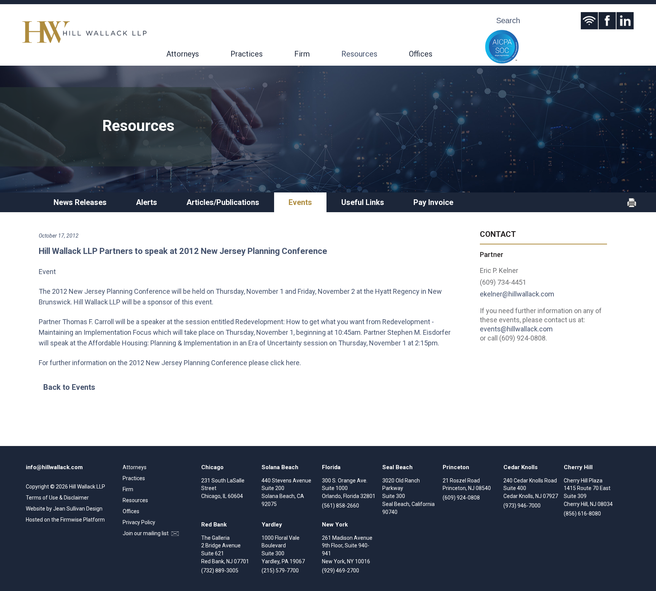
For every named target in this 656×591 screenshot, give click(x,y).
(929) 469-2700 (340, 570)
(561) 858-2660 (340, 506)
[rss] (589, 21)
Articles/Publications (222, 202)
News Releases (80, 202)
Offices (420, 53)
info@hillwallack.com (54, 467)
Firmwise (71, 520)
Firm (302, 53)
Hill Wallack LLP (87, 487)
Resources (359, 53)
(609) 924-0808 (461, 498)
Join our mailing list (146, 533)
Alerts (146, 202)
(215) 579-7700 (280, 570)
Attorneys (182, 53)
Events (300, 202)
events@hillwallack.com (516, 329)
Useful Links (362, 202)
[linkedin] (625, 21)
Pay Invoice (433, 202)
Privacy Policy (139, 522)
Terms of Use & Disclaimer (57, 498)
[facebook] (607, 21)
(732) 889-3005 (219, 570)
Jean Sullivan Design (77, 509)
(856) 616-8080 (582, 514)
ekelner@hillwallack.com (517, 294)
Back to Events (69, 387)
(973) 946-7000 (522, 506)
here (293, 363)
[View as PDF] (631, 205)
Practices (246, 53)
